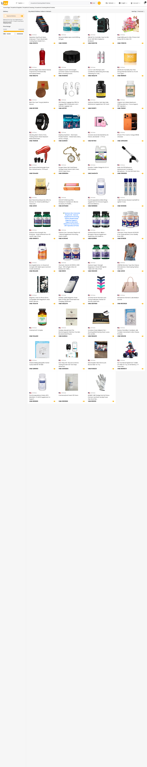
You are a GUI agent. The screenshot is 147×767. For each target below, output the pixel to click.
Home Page (6, 7)
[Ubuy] (4, 3)
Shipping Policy (7, 22)
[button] (110, 3)
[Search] (99, 3)
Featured (140, 11)
